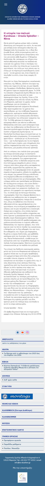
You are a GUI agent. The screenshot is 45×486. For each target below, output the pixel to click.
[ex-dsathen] (22, 8)
